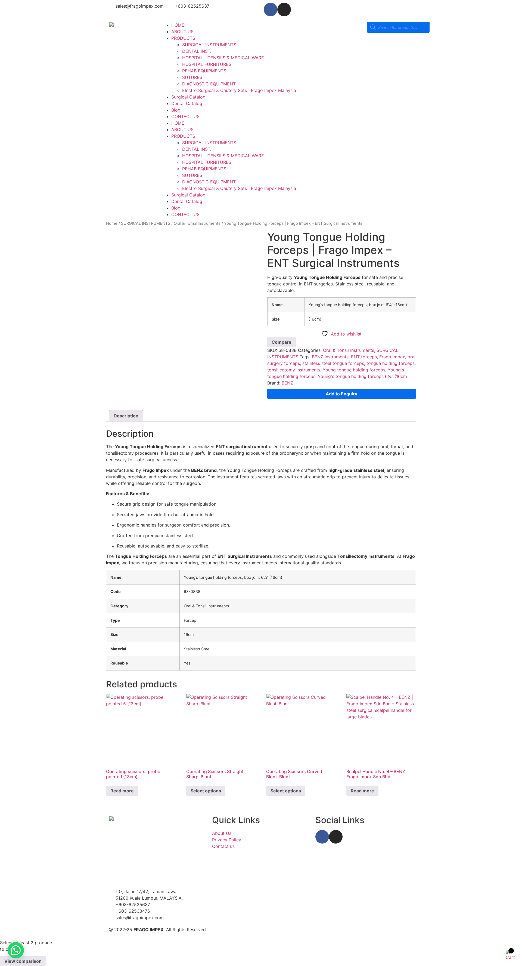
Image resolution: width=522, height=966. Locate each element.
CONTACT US (185, 116)
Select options (206, 790)
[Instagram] (284, 9)
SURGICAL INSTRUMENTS (209, 44)
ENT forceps (364, 356)
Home (111, 223)
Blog (176, 110)
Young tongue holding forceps (354, 370)
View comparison (23, 961)
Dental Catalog (186, 103)
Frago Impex (392, 356)
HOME (177, 25)
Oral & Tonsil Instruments (197, 223)
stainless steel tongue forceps (333, 363)
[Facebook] (270, 9)
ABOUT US (182, 31)
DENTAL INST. (196, 51)
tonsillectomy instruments (293, 370)
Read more (122, 790)
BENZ (287, 383)
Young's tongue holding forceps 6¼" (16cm (362, 376)
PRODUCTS (183, 38)
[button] (16, 950)
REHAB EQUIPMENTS (204, 70)
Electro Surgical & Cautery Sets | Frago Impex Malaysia (239, 90)
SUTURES (192, 77)
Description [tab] (126, 416)
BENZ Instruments (330, 356)
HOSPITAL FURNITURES (206, 64)
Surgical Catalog (188, 97)
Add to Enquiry (341, 393)
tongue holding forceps (390, 363)
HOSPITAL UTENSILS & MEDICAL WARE (223, 57)
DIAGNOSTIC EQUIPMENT (209, 84)
